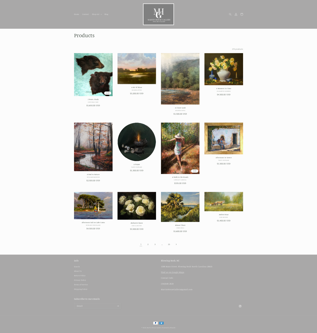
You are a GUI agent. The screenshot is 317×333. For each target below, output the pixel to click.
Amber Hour (224, 214)
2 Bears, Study (93, 99)
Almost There (180, 225)
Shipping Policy (80, 289)
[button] (96, 14)
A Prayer (137, 164)
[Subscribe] (118, 306)
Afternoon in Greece (224, 158)
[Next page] (176, 244)
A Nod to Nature (93, 174)
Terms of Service (81, 284)
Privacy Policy (80, 280)
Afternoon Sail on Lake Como (93, 222)
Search (77, 267)
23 (169, 244)
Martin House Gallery (154, 328)
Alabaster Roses (137, 223)
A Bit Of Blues (136, 87)
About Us (78, 271)
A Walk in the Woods (180, 177)
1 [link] (141, 244)
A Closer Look (180, 108)
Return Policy (80, 275)
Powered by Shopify (168, 328)
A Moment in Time (223, 88)
